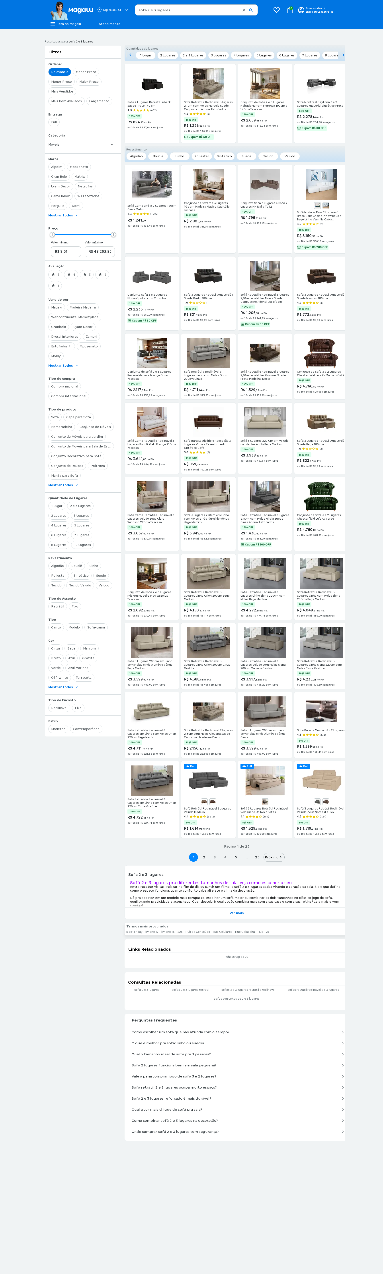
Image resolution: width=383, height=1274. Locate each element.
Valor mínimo (59, 242)
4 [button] (225, 857)
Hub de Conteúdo (198, 931)
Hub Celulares (222, 931)
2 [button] (204, 857)
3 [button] (215, 857)
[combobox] (196, 9)
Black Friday (134, 931)
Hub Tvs (263, 931)
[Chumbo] (265, 801)
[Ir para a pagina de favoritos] (276, 10)
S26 (180, 931)
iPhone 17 (151, 931)
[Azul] (317, 205)
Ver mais (237, 913)
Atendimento (109, 24)
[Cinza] (325, 205)
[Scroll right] (343, 54)
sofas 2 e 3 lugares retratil (190, 989)
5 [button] (236, 857)
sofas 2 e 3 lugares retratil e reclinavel (248, 989)
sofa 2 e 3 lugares (146, 989)
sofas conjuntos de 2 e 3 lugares (237, 998)
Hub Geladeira (245, 931)
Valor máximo (94, 242)
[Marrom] (212, 801)
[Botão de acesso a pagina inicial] (71, 10)
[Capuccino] (204, 801)
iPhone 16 (168, 931)
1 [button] (193, 857)
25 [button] (257, 857)
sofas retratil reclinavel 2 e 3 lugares (313, 989)
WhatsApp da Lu (236, 956)
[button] (244, 10)
